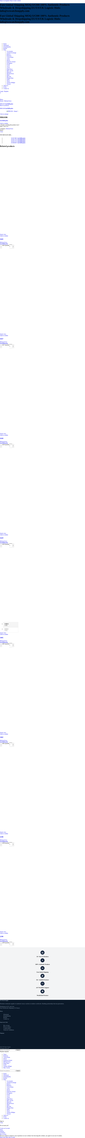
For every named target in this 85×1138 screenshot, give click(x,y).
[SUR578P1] (7, 138)
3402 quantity (5, 743)
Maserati (9, 72)
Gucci (8, 66)
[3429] (42, 490)
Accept (13, 1137)
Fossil (8, 64)
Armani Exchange (11, 52)
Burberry (9, 55)
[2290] (42, 888)
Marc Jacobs (10, 70)
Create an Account (5, 1128)
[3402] (42, 689)
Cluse (8, 58)
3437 (1, 339)
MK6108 (2, 108)
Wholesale (6, 1014)
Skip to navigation (5, 0)
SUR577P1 (14, 139)
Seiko (8, 79)
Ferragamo (9, 63)
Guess (8, 67)
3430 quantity (5, 444)
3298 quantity (5, 843)
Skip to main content (15, 0)
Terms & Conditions (8, 1030)
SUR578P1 (14, 138)
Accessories (10, 51)
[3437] (42, 291)
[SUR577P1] (7, 139)
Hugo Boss (10, 69)
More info (5, 1137)
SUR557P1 (14, 141)
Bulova (8, 54)
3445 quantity (5, 245)
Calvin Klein (10, 57)
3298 (1, 837)
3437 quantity (5, 345)
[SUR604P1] (7, 142)
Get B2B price (9, 104)
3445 (1, 239)
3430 (1, 438)
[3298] (42, 789)
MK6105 (2, 104)
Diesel (8, 60)
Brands (5, 1017)
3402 (1, 737)
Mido (8, 75)
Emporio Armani (11, 61)
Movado (9, 76)
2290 (1, 936)
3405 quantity (5, 644)
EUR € (6, 629)
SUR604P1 (14, 142)
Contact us (6, 1019)
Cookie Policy (7, 1028)
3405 (1, 637)
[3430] (42, 390)
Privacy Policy (7, 1027)
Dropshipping (7, 1016)
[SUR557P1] (7, 141)
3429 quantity (5, 544)
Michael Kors (10, 73)
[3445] (42, 191)
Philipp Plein (10, 78)
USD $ (6, 624)
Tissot (8, 81)
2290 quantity (5, 942)
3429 (1, 538)
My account (6, 1025)
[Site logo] (5, 41)
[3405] (42, 589)
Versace (9, 84)
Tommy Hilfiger (11, 82)
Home (2, 101)
